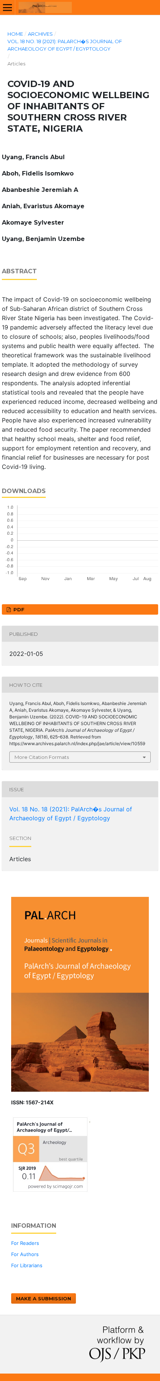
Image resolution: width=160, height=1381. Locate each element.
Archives (40, 34)
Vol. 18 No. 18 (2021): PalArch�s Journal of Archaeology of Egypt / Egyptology (64, 45)
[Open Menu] (7, 7)
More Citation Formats (42, 757)
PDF (18, 609)
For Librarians (26, 1265)
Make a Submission (43, 1298)
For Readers (25, 1243)
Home (15, 34)
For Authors (25, 1254)
